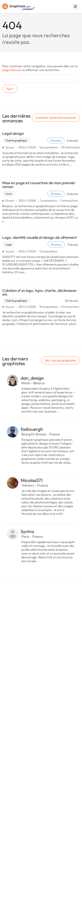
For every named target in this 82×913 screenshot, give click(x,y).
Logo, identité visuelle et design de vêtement (39, 237)
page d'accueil (12, 70)
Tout (9, 89)
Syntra (27, 531)
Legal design (13, 133)
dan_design (32, 378)
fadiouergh (32, 429)
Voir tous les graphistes (60, 360)
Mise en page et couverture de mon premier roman (38, 184)
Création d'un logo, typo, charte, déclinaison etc (39, 292)
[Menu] (75, 7)
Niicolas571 (32, 480)
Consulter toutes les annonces (55, 117)
